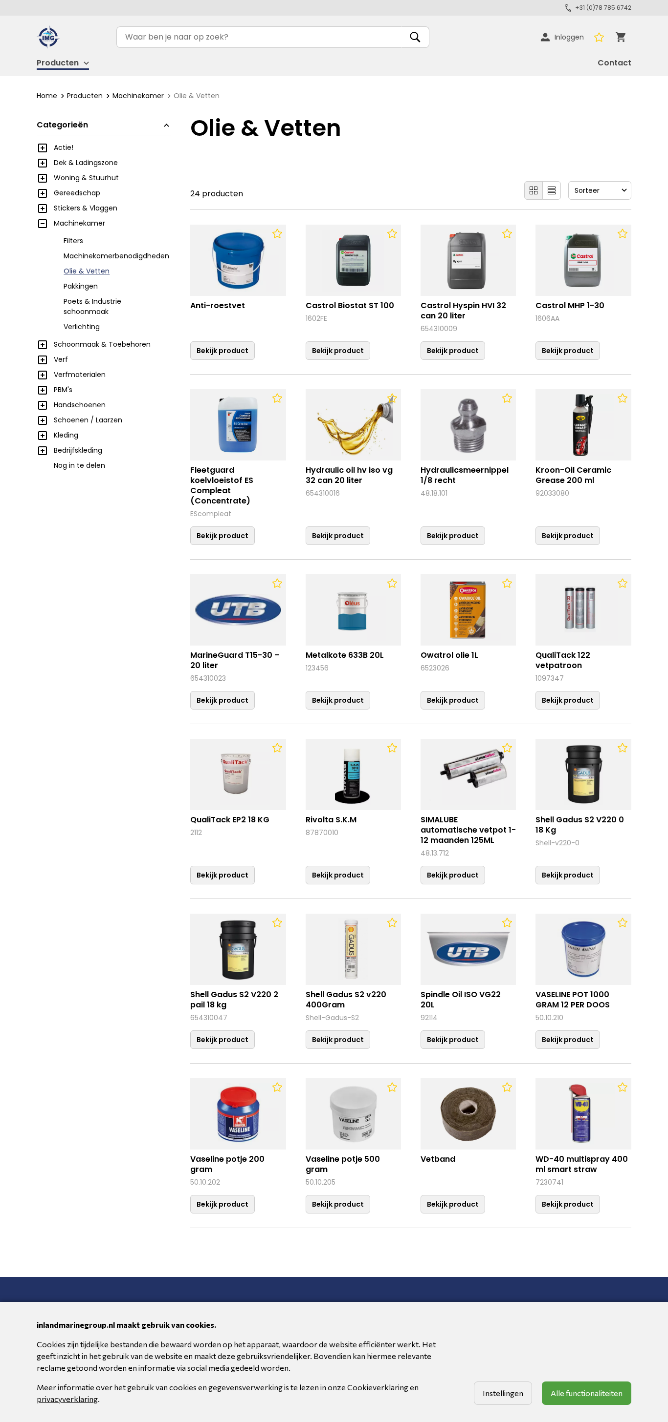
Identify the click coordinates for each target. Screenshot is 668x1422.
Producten (85, 96)
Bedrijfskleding (78, 450)
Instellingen (503, 1393)
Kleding (66, 435)
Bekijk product (222, 351)
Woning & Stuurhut (86, 178)
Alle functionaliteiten (587, 1393)
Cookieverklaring (377, 1387)
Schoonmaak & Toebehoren (102, 344)
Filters (73, 241)
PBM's (63, 390)
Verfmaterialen (80, 374)
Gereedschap (77, 193)
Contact (614, 62)
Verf (61, 359)
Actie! (63, 147)
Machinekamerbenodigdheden (116, 256)
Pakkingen (81, 286)
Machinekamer (138, 96)
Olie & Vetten (87, 271)
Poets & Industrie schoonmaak (92, 306)
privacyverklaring (67, 1398)
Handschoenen (80, 405)
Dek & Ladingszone (86, 162)
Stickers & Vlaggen (85, 208)
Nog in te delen (79, 465)
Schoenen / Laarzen (88, 420)
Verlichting (82, 327)
